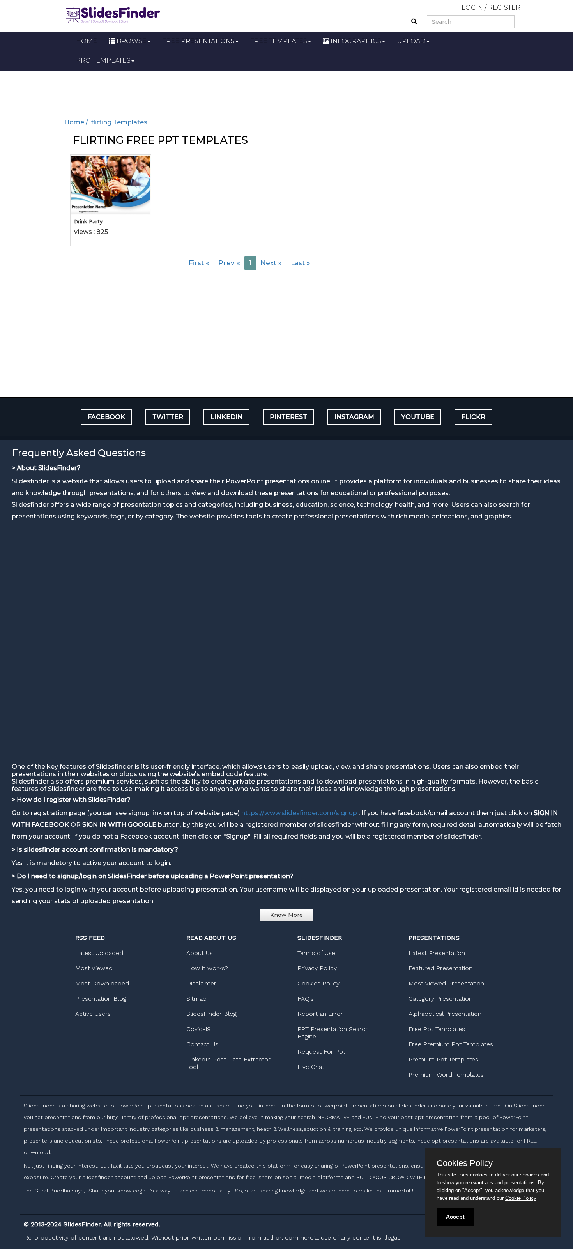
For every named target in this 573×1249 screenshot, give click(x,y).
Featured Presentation (440, 968)
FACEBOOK (106, 417)
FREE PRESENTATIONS (198, 41)
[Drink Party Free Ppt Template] (111, 185)
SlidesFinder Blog (211, 1013)
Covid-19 (198, 1029)
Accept (455, 1217)
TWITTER (167, 417)
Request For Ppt (321, 1051)
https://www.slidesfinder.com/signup (299, 813)
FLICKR (473, 417)
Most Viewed (94, 968)
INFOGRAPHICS (355, 41)
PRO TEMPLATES (103, 60)
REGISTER (504, 7)
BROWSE (131, 41)
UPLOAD (411, 41)
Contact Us (202, 1044)
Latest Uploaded (99, 953)
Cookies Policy (318, 983)
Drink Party (88, 221)
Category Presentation (440, 998)
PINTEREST (288, 417)
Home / (77, 122)
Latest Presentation (437, 953)
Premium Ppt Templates (443, 1059)
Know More (286, 914)
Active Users (93, 1013)
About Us (199, 953)
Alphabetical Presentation (445, 1013)
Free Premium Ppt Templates (451, 1044)
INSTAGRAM (354, 417)
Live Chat (310, 1066)
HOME (86, 41)
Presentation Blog (100, 998)
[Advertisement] (286, 92)
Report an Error (320, 1013)
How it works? (207, 968)
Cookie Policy (520, 1198)
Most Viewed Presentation (446, 983)
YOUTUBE (417, 417)
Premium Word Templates (446, 1074)
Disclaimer (201, 983)
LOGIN (472, 7)
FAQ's (305, 998)
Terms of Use (316, 953)
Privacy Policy (317, 968)
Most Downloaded (102, 983)
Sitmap (196, 998)
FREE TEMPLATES (278, 41)
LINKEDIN (226, 417)
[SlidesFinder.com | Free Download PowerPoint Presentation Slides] (113, 14)
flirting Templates (118, 122)
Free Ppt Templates (437, 1029)
